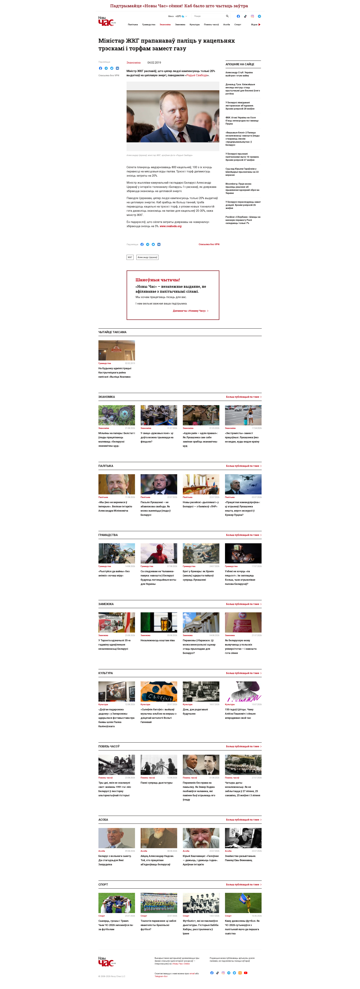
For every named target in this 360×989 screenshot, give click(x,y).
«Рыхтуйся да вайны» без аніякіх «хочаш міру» (114, 573)
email (192, 973)
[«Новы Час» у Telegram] (259, 16)
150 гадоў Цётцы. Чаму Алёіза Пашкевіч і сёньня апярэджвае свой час (240, 713)
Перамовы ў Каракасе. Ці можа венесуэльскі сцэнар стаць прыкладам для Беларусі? (199, 646)
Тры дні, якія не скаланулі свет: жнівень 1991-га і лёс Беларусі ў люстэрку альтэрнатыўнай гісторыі (114, 789)
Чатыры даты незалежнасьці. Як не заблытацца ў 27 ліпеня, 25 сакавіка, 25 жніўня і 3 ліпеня (242, 789)
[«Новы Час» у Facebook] (238, 16)
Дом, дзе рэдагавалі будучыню (195, 711)
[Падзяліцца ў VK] (117, 68)
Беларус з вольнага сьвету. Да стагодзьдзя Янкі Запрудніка (115, 860)
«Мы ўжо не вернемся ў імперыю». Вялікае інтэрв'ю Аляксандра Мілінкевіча (115, 506)
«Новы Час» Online (181, 963)
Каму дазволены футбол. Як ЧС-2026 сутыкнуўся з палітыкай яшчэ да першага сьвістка (242, 927)
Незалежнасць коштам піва (158, 640)
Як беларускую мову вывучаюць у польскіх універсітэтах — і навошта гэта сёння (240, 646)
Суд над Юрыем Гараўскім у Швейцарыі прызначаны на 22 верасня (242, 171)
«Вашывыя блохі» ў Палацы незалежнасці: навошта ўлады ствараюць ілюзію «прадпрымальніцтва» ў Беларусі (243, 138)
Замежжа (180, 24)
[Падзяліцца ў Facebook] (100, 68)
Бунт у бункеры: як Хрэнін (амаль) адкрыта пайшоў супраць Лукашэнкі (198, 575)
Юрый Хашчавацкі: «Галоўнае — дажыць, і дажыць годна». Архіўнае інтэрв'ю (201, 860)
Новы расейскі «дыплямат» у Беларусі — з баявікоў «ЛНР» (201, 504)
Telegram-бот (161, 976)
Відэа (254, 24)
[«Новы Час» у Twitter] (234, 972)
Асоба (226, 24)
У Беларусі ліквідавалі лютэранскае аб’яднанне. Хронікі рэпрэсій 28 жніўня (240, 105)
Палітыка (133, 24)
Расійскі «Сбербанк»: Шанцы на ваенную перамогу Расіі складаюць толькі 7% (243, 220)
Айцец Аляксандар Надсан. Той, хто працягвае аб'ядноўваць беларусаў (157, 860)
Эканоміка (165, 24)
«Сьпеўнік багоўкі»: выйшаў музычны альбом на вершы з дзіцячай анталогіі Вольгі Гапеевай (158, 716)
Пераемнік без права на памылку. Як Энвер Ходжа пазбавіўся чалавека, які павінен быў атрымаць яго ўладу (199, 791)
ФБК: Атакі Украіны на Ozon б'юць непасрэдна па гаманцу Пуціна (242, 120)
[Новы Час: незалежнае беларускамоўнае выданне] (109, 19)
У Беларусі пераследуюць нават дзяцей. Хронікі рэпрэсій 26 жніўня (243, 205)
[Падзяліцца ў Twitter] (112, 68)
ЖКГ (130, 257)
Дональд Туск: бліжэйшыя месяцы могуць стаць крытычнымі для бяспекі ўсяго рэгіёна (243, 89)
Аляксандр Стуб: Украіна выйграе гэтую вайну (239, 74)
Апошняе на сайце (240, 64)
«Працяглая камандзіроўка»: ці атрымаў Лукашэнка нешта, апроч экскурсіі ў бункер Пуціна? (242, 508)
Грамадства (148, 24)
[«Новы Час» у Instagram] (252, 16)
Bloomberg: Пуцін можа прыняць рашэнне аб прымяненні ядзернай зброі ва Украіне (242, 188)
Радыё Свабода (196, 75)
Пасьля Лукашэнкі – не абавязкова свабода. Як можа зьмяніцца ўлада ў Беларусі (156, 508)
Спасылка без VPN (108, 75)
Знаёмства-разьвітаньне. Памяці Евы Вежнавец (240, 858)
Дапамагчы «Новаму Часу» (189, 310)
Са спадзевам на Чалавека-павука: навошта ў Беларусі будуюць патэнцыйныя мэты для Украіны (158, 577)
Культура (195, 24)
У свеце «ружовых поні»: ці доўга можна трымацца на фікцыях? (157, 437)
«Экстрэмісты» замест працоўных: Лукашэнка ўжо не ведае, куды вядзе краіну (242, 437)
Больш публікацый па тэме (242, 396)
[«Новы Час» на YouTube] (246, 972)
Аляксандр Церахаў (147, 257)
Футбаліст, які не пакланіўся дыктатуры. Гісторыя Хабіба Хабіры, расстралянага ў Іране (200, 927)
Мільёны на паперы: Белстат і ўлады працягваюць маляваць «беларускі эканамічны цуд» (116, 439)
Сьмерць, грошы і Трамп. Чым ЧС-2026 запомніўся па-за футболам (115, 925)
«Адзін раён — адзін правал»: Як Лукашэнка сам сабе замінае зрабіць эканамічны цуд (200, 439)
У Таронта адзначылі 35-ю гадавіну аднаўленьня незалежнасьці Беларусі (114, 644)
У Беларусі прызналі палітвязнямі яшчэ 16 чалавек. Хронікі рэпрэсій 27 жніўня (242, 156)
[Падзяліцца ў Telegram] (106, 68)
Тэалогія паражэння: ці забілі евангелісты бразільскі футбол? (158, 925)
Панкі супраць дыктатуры (157, 782)
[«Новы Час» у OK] (240, 972)
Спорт (237, 24)
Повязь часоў (211, 24)
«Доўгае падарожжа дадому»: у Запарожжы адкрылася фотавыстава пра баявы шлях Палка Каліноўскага (116, 718)
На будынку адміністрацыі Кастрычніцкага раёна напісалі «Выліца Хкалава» (114, 372)
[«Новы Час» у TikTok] (245, 16)
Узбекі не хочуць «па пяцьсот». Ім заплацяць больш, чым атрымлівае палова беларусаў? (240, 577)
